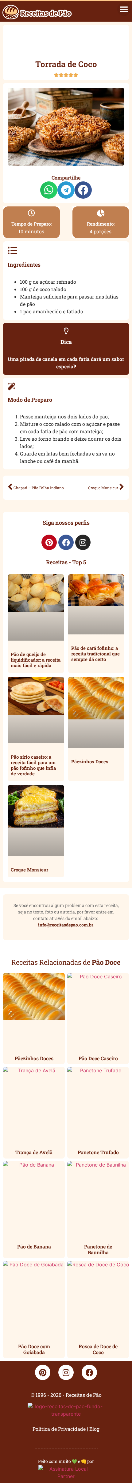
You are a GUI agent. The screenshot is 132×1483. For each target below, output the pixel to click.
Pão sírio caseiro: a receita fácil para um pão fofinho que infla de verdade (33, 765)
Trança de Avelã (33, 1152)
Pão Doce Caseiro (98, 1058)
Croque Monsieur (29, 869)
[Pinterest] (49, 542)
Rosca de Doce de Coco (98, 1349)
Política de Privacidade (59, 1429)
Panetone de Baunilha (98, 1249)
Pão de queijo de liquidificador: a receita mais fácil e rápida (35, 659)
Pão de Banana (34, 1246)
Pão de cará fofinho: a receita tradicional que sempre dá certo (95, 653)
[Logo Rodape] (66, 1411)
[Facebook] (66, 542)
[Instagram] (83, 542)
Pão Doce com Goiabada (34, 1349)
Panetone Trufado (98, 1152)
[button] (124, 9)
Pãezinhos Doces (89, 761)
